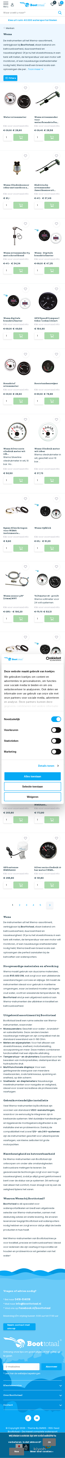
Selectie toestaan (32, 786)
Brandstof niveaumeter (11, 384)
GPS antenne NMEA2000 (10, 868)
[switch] (56, 730)
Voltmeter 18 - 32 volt (46, 595)
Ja (49, 1442)
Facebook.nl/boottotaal (34, 1308)
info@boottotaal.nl (28, 1303)
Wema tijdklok (42, 528)
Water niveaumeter (14, 117)
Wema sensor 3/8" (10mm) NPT (13, 597)
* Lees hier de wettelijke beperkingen (21, 1373)
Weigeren (32, 796)
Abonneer (51, 1366)
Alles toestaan (32, 776)
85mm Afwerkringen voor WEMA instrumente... (15, 530)
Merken (10, 28)
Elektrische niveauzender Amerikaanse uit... (44, 187)
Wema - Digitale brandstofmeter (43, 254)
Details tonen (46, 765)
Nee (16, 1451)
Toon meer (34, 69)
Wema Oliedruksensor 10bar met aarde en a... (16, 186)
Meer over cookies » (41, 1451)
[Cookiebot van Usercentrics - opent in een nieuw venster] (46, 659)
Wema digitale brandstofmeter (12, 319)
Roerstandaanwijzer (46, 383)
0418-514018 (22, 1299)
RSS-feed (54, 1428)
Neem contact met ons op (18, 1326)
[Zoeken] (60, 12)
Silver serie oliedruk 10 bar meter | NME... (47, 868)
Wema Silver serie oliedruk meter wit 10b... (14, 451)
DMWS (42, 1428)
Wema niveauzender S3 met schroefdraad (16, 254)
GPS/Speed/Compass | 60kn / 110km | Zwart (46, 319)
